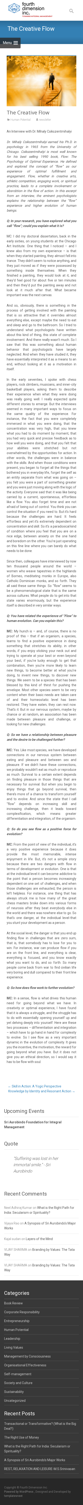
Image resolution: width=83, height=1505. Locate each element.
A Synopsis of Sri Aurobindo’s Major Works (34, 1460)
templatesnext (13, 1496)
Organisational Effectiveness (25, 1365)
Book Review (13, 1303)
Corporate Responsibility (22, 1312)
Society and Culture (18, 1383)
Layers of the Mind (39, 1239)
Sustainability (14, 1392)
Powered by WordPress (19, 1491)
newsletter (45, 119)
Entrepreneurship (17, 1321)
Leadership (12, 1338)
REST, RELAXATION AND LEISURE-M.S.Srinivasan (39, 1469)
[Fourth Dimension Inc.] (27, 9)
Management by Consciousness (27, 1356)
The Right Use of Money (21, 1437)
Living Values (13, 1347)
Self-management (17, 1374)
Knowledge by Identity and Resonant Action (41, 1091)
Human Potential (20, 119)
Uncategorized (15, 1400)
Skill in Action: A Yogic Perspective (34, 1086)
